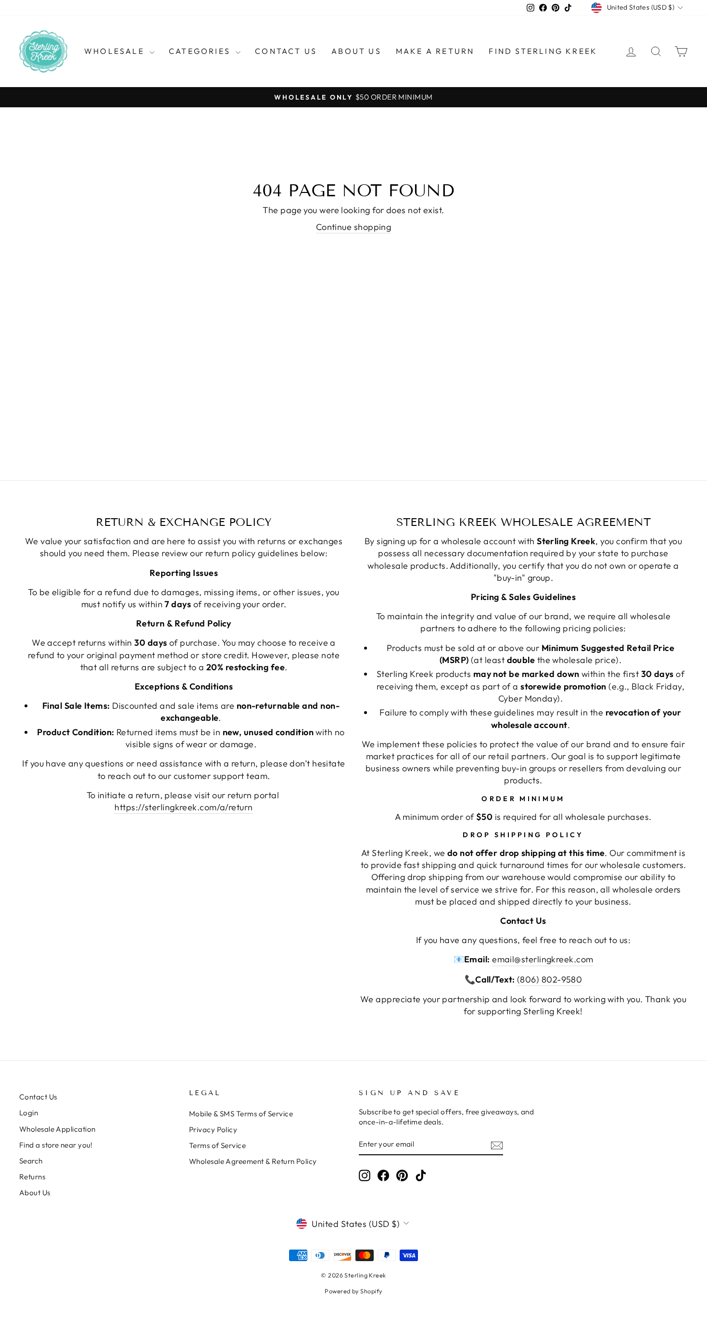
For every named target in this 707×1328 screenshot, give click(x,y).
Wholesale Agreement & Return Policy (253, 1161)
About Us (356, 51)
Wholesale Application (57, 1129)
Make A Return (435, 51)
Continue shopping (353, 226)
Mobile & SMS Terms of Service (241, 1113)
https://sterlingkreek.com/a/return (183, 807)
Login (28, 1112)
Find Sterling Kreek (543, 51)
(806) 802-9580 (549, 979)
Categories (201, 51)
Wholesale (115, 51)
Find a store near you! (56, 1144)
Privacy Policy (213, 1129)
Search (31, 1160)
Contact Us (286, 51)
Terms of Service (217, 1145)
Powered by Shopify (353, 1291)
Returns (32, 1176)
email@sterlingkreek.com (542, 959)
